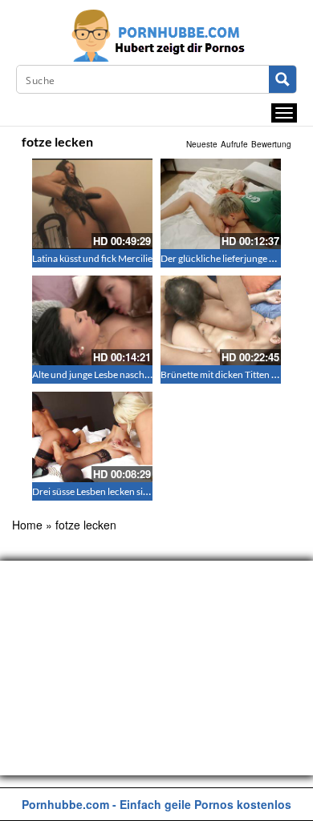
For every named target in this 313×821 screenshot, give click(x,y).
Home (27, 525)
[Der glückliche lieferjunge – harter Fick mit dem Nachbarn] (221, 204)
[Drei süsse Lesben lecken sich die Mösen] (92, 437)
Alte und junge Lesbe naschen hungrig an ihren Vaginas (145, 374)
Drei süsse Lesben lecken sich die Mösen (115, 491)
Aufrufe (234, 144)
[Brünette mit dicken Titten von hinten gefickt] (221, 321)
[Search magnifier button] (282, 79)
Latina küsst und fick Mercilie (92, 258)
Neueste (201, 144)
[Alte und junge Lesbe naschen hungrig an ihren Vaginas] (92, 321)
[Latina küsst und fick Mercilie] (92, 204)
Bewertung (271, 144)
